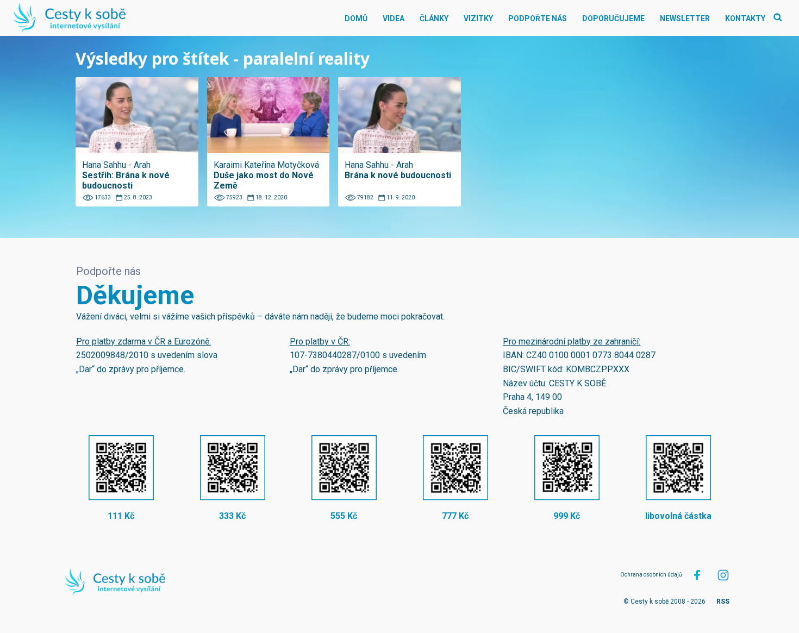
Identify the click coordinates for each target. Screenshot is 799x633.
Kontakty (745, 18)
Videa (393, 18)
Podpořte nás (537, 18)
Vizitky (478, 18)
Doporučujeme (613, 18)
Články (434, 18)
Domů (356, 18)
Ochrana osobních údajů (651, 575)
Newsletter (685, 18)
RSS (722, 601)
